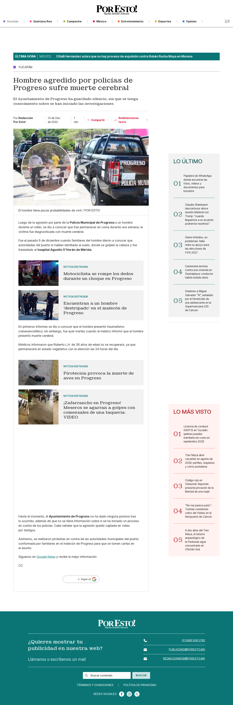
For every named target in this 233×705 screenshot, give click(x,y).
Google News (46, 556)
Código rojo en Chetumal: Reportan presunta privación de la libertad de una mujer (199, 486)
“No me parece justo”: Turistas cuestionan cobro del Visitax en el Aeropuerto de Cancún (198, 511)
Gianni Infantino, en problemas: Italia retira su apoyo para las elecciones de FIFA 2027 (197, 245)
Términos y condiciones (95, 685)
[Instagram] (129, 694)
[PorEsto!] (116, 10)
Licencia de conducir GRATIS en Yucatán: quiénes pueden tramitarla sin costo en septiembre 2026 (197, 434)
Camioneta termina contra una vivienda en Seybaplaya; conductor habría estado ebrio (199, 272)
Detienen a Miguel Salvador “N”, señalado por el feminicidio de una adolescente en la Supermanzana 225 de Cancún (199, 301)
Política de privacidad (139, 685)
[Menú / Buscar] (227, 21)
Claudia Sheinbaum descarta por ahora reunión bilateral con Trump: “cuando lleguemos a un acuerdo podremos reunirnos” (199, 214)
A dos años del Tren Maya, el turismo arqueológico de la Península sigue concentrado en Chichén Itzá (197, 540)
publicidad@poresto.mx (187, 649)
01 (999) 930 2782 (193, 640)
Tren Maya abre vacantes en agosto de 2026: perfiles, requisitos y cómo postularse (200, 461)
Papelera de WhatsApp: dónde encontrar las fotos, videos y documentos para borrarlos (198, 183)
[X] (137, 694)
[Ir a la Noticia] (80, 273)
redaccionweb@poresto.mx (184, 658)
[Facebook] (121, 694)
